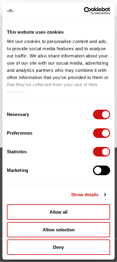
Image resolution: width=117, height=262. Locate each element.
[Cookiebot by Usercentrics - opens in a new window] (84, 11)
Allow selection (59, 229)
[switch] (101, 133)
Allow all (59, 212)
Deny (58, 247)
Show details (84, 194)
